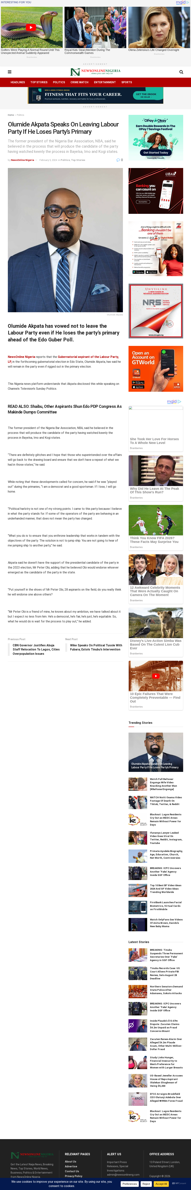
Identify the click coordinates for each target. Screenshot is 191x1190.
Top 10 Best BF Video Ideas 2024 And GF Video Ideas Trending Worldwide (165, 888)
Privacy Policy (73, 1176)
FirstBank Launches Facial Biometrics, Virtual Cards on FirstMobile (166, 906)
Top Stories (38, 82)
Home (11, 115)
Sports (126, 82)
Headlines (18, 82)
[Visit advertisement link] (95, 95)
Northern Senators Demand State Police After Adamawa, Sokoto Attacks (166, 990)
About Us (70, 1161)
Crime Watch (79, 82)
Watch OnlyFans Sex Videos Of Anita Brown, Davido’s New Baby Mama (166, 923)
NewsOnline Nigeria (22, 160)
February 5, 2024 (48, 160)
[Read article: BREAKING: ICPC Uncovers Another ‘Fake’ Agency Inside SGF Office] (138, 873)
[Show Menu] (9, 72)
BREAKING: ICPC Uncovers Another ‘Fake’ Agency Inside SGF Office (165, 871)
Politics (59, 82)
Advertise (71, 1166)
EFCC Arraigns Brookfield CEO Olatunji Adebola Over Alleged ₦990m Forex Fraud (166, 1097)
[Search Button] (181, 72)
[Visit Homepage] (95, 72)
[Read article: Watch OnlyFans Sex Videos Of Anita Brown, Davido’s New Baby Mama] (138, 924)
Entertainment (105, 82)
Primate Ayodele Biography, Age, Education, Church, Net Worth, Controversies (166, 854)
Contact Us (72, 1171)
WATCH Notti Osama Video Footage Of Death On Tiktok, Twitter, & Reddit (166, 801)
